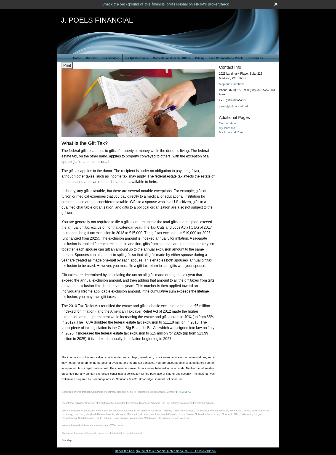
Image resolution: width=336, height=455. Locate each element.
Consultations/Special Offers (171, 58)
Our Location (227, 123)
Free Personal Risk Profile (226, 58)
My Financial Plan (231, 132)
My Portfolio (227, 128)
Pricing (199, 58)
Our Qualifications (136, 58)
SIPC (187, 391)
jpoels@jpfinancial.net (233, 106)
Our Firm (91, 58)
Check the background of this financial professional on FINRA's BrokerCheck (165, 4)
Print (67, 65)
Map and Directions (232, 84)
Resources (255, 58)
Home (77, 58)
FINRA (180, 391)
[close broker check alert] (276, 4)
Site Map (67, 440)
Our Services (111, 58)
